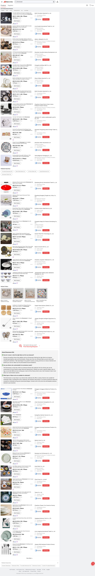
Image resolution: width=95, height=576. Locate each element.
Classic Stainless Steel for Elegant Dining (22, 319)
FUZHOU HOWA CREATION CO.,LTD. (43, 208)
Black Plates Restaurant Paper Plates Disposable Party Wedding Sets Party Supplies (23, 247)
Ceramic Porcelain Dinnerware (48, 565)
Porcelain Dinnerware (6, 174)
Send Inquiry (17, 21)
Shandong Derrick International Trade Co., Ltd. (46, 182)
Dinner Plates (19, 171)
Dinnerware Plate (15, 565)
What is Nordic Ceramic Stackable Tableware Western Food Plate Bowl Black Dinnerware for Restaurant (18, 301)
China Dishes (26, 10)
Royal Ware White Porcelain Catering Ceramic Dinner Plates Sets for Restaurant (22, 91)
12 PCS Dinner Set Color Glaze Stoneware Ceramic (21, 532)
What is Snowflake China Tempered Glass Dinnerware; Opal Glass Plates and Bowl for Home (41, 301)
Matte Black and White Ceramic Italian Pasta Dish (22, 402)
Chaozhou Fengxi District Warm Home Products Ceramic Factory (44, 105)
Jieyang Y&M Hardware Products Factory (45, 544)
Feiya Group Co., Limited (41, 479)
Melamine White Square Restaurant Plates (21, 196)
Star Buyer (39, 569)
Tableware (2, 10)
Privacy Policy (33, 571)
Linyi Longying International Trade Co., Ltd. (45, 531)
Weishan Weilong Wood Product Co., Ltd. (45, 331)
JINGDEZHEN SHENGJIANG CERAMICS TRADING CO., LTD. (44, 273)
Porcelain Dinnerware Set (26, 565)
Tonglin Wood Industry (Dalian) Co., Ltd (44, 305)
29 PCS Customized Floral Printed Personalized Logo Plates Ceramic (22, 52)
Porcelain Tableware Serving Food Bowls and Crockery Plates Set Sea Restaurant (22, 13)
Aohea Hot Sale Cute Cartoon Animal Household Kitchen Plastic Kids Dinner (22, 428)
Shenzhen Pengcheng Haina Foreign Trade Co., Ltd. (46, 130)
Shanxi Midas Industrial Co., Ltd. (42, 78)
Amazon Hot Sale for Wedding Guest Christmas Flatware (23, 545)
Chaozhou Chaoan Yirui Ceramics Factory (45, 505)
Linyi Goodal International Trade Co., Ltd (44, 26)
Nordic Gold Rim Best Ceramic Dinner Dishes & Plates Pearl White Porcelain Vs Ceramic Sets (22, 78)
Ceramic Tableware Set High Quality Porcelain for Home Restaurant (22, 26)
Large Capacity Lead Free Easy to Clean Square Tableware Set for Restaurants (22, 260)
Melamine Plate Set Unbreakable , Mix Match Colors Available (23, 183)
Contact (39, 571)
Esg (21, 10)
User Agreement (25, 571)
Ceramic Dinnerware (6, 565)
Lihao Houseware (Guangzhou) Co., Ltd (44, 402)
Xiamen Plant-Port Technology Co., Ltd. (44, 233)
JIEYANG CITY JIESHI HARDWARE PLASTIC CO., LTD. (45, 117)
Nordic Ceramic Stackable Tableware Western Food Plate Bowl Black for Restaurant (23, 39)
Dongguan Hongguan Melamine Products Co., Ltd (46, 389)
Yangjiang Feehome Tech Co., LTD (43, 518)
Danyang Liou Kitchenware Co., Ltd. (43, 453)
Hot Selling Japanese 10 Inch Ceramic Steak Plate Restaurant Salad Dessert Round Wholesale (22, 467)
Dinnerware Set (10, 171)
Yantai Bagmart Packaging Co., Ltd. (43, 155)
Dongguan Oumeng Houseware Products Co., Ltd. (46, 428)
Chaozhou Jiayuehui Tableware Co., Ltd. (44, 259)
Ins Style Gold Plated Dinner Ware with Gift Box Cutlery (22, 519)
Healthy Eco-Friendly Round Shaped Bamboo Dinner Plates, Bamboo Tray (22, 306)
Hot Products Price (20, 569)
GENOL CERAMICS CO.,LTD (41, 39)
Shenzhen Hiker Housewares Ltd (43, 142)
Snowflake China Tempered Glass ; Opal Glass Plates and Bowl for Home (22, 65)
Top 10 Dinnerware (42, 171)
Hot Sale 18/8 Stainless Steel (21, 117)
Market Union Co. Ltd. (40, 440)
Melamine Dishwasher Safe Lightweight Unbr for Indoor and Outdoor (22, 493)
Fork (3, 171)
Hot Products (12, 569)
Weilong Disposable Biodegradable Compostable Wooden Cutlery (23, 332)
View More (29, 558)
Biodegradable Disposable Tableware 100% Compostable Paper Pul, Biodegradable (22, 156)
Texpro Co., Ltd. (38, 492)
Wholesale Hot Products (31, 569)
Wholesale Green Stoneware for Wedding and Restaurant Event (22, 454)
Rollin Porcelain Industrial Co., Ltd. (43, 13)
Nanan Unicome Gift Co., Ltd (41, 246)
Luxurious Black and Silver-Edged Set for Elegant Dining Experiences (23, 104)
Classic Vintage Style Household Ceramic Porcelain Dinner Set (22, 234)
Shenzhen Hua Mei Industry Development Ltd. (46, 52)
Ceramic (17, 414)
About (20, 571)
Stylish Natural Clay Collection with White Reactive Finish (22, 506)
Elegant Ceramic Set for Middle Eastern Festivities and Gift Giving (22, 143)
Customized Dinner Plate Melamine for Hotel (22, 389)
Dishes (7, 10)
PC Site (43, 569)
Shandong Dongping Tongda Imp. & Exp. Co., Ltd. (45, 196)
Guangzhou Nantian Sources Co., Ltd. (44, 415)
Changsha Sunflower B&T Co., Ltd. (43, 65)
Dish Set (11, 10)
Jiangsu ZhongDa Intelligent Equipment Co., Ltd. (45, 319)
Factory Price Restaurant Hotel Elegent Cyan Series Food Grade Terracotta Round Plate (23, 130)
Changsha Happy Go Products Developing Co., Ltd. (46, 222)
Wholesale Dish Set (17, 10)
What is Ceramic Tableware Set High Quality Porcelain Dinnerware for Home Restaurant (5, 301)
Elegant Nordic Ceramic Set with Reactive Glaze (22, 222)
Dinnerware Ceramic (36, 565)
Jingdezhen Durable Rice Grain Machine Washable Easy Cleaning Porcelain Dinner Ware (23, 273)
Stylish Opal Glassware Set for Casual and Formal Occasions (23, 480)
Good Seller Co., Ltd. (40, 466)
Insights (48, 569)
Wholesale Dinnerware (30, 171)
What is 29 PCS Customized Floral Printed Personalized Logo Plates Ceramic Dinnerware (30, 301)
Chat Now (39, 19)
